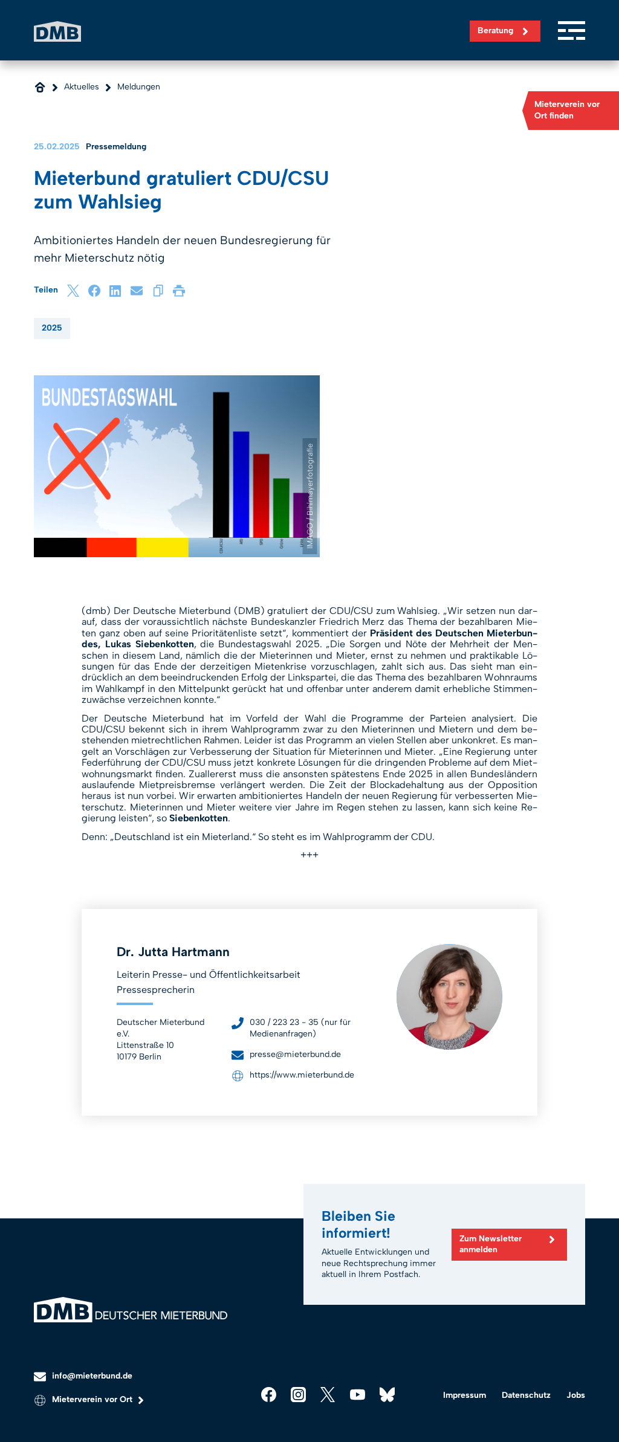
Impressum (464, 1395)
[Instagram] (298, 1394)
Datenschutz (526, 1395)
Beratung (495, 30)
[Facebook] (94, 291)
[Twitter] (327, 1394)
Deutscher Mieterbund (57, 31)
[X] (73, 291)
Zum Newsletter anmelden (490, 1244)
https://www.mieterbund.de (302, 1075)
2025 (52, 328)
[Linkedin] (115, 291)
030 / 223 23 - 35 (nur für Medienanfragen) (300, 1028)
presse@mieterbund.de (295, 1054)
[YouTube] (357, 1394)
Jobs (575, 1395)
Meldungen (138, 87)
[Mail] (137, 291)
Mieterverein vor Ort (92, 1399)
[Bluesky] (387, 1394)
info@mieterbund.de (92, 1376)
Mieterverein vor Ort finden (567, 110)
